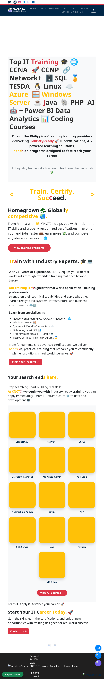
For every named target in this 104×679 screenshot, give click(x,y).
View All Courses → (52, 592)
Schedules (54, 8)
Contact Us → (18, 631)
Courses (43, 8)
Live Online (74, 10)
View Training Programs (29, 247)
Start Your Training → (25, 361)
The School (65, 10)
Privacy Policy (71, 665)
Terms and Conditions (49, 665)
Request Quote (12, 674)
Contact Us (84, 10)
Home (33, 8)
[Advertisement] (52, 34)
